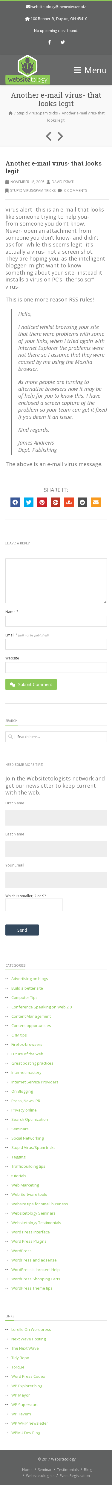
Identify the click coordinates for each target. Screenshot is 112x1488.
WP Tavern (21, 1414)
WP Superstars (25, 1404)
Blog (88, 1469)
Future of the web (27, 1054)
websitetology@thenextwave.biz (58, 6)
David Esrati (63, 181)
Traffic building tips (28, 1166)
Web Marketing (25, 1185)
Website (12, 658)
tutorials (18, 1175)
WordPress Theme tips (32, 1288)
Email (27, 635)
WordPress (21, 1250)
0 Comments (75, 190)
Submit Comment (35, 684)
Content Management (31, 1016)
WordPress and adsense (34, 1260)
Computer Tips (24, 997)
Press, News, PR (25, 1100)
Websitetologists (40, 1475)
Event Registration (75, 1475)
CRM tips (19, 1035)
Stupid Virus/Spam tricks (37, 113)
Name (12, 612)
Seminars (20, 1129)
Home (27, 1469)
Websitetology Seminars (33, 1213)
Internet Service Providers (35, 1082)
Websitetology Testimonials (36, 1222)
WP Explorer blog (26, 1386)
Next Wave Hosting (28, 1339)
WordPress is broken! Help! (36, 1269)
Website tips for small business (39, 1204)
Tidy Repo (20, 1357)
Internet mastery (26, 1072)
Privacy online (24, 1110)
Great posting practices (32, 1063)
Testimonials (68, 1469)
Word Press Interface (30, 1232)
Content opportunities (31, 1025)
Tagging (18, 1157)
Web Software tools (29, 1194)
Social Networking (27, 1138)
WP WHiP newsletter (29, 1423)
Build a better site (27, 988)
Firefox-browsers (26, 1044)
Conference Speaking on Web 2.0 (41, 1007)
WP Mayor (20, 1395)
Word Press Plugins (29, 1241)
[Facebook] (49, 43)
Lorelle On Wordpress (31, 1329)
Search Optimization (29, 1119)
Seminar (45, 1469)
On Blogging (22, 1091)
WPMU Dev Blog (25, 1432)
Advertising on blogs (29, 978)
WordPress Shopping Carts (35, 1279)
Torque (17, 1367)
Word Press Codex (28, 1376)
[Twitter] (63, 43)
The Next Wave (25, 1348)
